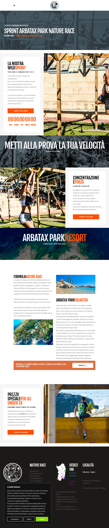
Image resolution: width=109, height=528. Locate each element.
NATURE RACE (9, 36)
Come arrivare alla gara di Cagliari (94, 488)
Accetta (41, 519)
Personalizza (15, 519)
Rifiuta (29, 519)
